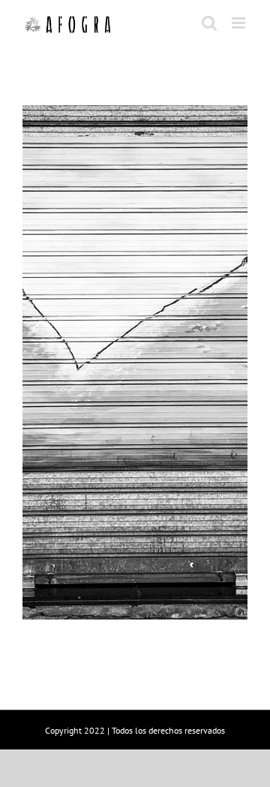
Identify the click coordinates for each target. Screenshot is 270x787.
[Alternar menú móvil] (240, 23)
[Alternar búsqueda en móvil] (209, 23)
